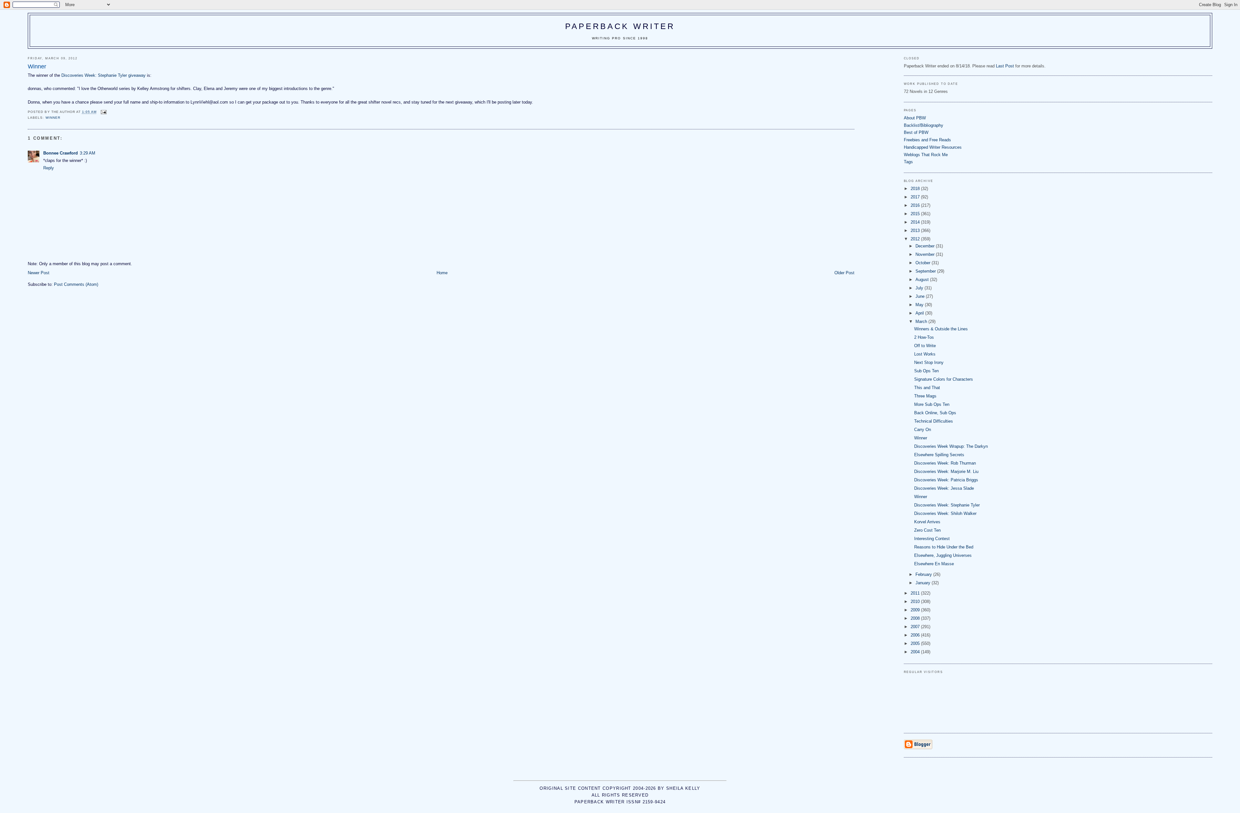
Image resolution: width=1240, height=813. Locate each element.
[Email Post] (103, 112)
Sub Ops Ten (926, 370)
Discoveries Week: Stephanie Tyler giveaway (103, 75)
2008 (916, 618)
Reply (48, 168)
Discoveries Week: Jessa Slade (944, 488)
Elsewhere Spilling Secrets (939, 454)
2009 (916, 609)
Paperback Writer (620, 26)
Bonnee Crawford (60, 153)
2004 (916, 651)
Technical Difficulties (933, 421)
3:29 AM (87, 153)
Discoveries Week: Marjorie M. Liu (946, 471)
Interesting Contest (932, 538)
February (924, 574)
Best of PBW (916, 132)
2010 (916, 601)
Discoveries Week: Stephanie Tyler (947, 505)
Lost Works (924, 354)
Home (442, 272)
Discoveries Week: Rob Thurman (945, 463)
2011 (916, 593)
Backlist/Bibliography (923, 125)
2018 (916, 188)
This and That (927, 387)
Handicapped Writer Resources (933, 147)
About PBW (915, 117)
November (925, 254)
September (926, 271)
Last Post (1005, 66)
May (920, 304)
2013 (916, 230)
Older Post (844, 272)
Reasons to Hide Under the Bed (943, 547)
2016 (916, 205)
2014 (916, 222)
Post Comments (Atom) (76, 284)
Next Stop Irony (929, 362)
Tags (908, 161)
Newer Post (38, 272)
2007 (916, 626)
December (925, 246)
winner (53, 117)
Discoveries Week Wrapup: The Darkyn (951, 446)
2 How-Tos (924, 337)
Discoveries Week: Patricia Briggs (946, 479)
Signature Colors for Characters (943, 379)
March (921, 321)
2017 (916, 197)
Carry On (922, 429)
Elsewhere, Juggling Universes (943, 555)
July (920, 288)
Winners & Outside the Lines (941, 328)
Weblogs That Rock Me (926, 154)
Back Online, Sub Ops (935, 412)
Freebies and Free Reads (927, 139)
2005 (916, 643)
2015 (916, 213)
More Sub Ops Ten (931, 404)
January (923, 582)
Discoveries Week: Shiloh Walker (945, 513)
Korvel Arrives (927, 521)
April (920, 313)
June (920, 296)
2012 (916, 238)
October (923, 262)
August (922, 279)
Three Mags (925, 396)
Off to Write (925, 345)
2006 (916, 635)
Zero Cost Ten (927, 530)
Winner (920, 438)
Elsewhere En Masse (934, 563)
